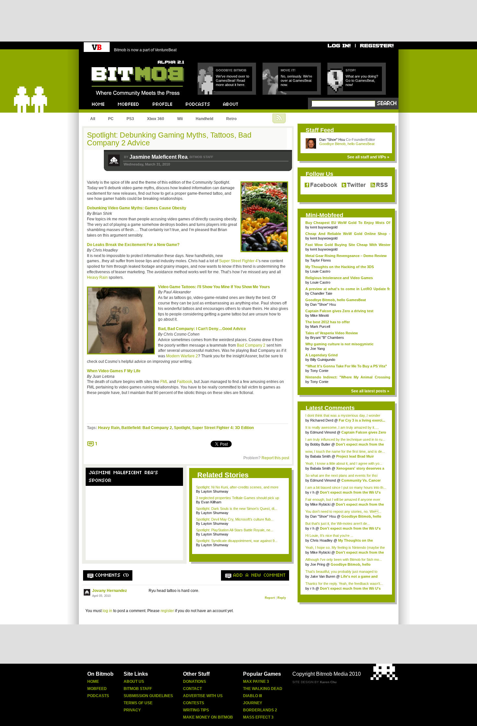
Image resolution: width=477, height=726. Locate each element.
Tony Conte (319, 371)
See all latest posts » (370, 391)
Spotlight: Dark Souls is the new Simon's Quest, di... (236, 509)
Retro (231, 119)
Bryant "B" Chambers (327, 337)
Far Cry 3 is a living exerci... (362, 420)
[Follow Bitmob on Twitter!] (353, 185)
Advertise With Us (203, 696)
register (167, 611)
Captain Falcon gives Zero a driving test (339, 311)
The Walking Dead (262, 688)
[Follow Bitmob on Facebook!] (322, 185)
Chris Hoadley (321, 540)
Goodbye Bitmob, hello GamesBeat (346, 144)
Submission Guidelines (148, 696)
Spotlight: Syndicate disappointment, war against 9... (236, 541)
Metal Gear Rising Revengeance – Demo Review (346, 256)
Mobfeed (97, 688)
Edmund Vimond (323, 432)
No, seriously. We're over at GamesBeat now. (296, 80)
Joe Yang (317, 349)
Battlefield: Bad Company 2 (146, 427)
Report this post (275, 458)
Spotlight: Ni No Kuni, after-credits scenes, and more (237, 487)
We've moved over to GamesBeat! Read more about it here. (232, 80)
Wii (180, 119)
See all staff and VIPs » (368, 157)
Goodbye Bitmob (231, 70)
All (92, 119)
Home (93, 681)
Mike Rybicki (320, 504)
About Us (134, 681)
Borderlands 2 (260, 710)
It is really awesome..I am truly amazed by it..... (342, 427)
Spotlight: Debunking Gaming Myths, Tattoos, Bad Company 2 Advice (169, 139)
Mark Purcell (320, 326)
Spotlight (182, 427)
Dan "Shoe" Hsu (332, 140)
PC (111, 119)
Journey (252, 703)
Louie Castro (320, 271)
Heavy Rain (97, 277)
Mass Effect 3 (258, 717)
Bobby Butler (320, 444)
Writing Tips (196, 710)
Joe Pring (317, 564)
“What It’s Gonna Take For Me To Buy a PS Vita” (346, 366)
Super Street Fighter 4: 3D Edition (223, 427)
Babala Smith (320, 456)
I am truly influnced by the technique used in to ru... (345, 439)
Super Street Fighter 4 (238, 261)
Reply (281, 597)
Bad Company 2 (251, 345)
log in (107, 611)
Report (270, 597)
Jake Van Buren (322, 576)
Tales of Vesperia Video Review (331, 333)
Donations (194, 681)
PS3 (130, 119)
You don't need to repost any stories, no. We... (343, 511)
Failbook (184, 381)
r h (312, 492)
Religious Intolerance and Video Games (339, 278)
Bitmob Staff (138, 688)
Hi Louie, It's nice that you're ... (329, 535)
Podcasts (98, 696)
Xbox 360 (155, 119)
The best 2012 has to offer (327, 322)
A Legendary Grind (321, 355)
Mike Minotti (319, 315)
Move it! (288, 70)
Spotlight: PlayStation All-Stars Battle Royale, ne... (234, 530)
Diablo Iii (252, 696)
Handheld (204, 119)
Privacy (132, 710)
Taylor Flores (320, 260)
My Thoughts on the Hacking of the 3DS (339, 267)
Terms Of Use (138, 703)
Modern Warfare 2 (182, 356)
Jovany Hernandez (109, 590)
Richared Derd (321, 420)
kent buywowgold (323, 227)
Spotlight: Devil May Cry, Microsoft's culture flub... (235, 519)
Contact (192, 688)
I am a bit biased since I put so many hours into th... (345, 487)
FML (164, 381)
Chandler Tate (321, 293)
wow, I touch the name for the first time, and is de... (345, 451)
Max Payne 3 (256, 681)
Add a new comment (259, 575)
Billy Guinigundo (322, 360)
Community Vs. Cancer (361, 480)
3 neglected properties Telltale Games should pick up (237, 498)
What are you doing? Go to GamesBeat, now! (362, 80)
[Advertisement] (134, 527)
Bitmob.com (105, 59)
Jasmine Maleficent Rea (158, 157)
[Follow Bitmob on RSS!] (378, 185)
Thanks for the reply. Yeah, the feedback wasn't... (344, 583)
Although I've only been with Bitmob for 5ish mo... (343, 559)
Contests (193, 703)
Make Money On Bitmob (208, 717)
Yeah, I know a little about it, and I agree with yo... (343, 463)
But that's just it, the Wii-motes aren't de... (337, 523)
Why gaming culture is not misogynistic (339, 344)
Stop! (351, 70)
